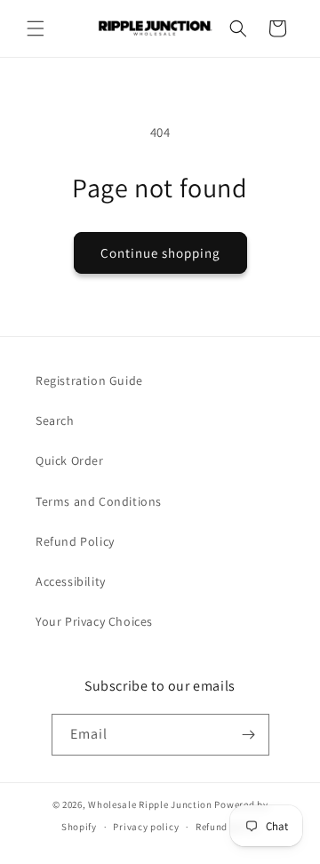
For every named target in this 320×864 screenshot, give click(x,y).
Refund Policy (75, 541)
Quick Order (70, 460)
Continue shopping (160, 252)
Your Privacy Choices (94, 621)
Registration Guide (89, 380)
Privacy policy (146, 826)
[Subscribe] (248, 735)
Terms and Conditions (99, 501)
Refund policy (227, 826)
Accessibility (71, 581)
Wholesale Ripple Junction (150, 804)
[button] (35, 28)
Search (55, 420)
